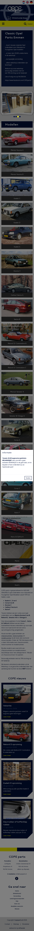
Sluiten (28, 478)
